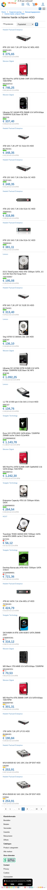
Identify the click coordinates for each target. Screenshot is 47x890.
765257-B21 (7, 180)
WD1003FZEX (8, 669)
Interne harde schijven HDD (14, 14)
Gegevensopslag (15, 12)
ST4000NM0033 (8, 506)
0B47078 (6, 117)
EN (44, 9)
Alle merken (8, 852)
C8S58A (6, 766)
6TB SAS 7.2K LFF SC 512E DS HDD (18, 305)
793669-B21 (7, 212)
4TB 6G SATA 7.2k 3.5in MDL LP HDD (18, 601)
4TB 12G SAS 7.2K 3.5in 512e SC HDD (19, 177)
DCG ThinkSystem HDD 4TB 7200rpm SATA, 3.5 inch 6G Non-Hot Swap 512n (23, 273)
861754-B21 (7, 308)
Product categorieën (11, 848)
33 (36, 809)
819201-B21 (7, 50)
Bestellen (7, 820)
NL (40, 9)
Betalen (6, 824)
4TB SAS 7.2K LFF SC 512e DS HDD (18, 146)
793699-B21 (7, 243)
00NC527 (6, 405)
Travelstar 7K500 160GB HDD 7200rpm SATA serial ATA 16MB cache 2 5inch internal (21, 535)
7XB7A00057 (7, 277)
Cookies (6, 873)
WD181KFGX (8, 84)
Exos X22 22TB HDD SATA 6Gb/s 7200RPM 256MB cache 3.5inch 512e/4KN (21, 434)
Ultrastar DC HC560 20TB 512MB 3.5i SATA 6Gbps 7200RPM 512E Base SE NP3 (21, 369)
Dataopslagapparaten (32, 12)
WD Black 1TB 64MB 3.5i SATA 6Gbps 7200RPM (23, 666)
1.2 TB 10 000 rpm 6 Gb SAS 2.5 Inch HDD (20, 402)
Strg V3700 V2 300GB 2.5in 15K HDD (18, 337)
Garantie (7, 832)
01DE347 (6, 340)
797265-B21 (7, 604)
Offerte (6, 840)
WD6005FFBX (8, 703)
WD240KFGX (8, 472)
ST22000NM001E (9, 438)
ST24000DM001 (8, 573)
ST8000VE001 (8, 638)
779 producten (8, 24)
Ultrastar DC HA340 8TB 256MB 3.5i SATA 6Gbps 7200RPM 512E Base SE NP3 (23, 113)
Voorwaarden (8, 877)
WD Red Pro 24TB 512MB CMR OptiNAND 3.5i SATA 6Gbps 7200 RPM (22, 468)
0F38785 (6, 373)
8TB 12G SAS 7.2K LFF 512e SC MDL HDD (21, 47)
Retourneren (8, 836)
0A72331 (6, 539)
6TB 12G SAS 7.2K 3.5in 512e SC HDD (19, 240)
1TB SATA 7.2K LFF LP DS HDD (16, 731)
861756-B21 (7, 149)
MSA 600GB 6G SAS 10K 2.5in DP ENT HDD (21, 763)
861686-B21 (7, 734)
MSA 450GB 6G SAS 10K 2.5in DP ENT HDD (21, 794)
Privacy (6, 869)
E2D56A (6, 797)
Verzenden (7, 828)
